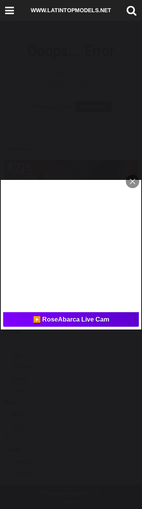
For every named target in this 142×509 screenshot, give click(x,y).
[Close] (132, 181)
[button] (129, 10)
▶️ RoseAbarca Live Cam (71, 319)
